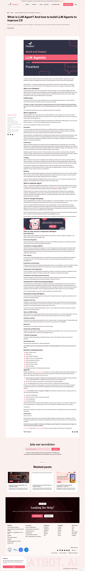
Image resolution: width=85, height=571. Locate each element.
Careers (59, 530)
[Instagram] (62, 550)
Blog (73, 528)
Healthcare (46, 530)
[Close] (25, 558)
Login (75, 4)
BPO (45, 535)
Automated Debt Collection (31, 534)
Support (59, 528)
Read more (62, 1)
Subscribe (55, 449)
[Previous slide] (5, 481)
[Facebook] (69, 550)
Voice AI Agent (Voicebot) (13, 527)
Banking (45, 532)
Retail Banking (29, 532)
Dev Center (74, 533)
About (59, 533)
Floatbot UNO (10, 543)
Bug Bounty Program (73, 552)
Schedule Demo (68, 4)
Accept (13, 566)
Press (73, 527)
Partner (59, 532)
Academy (74, 535)
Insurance (46, 527)
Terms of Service (63, 552)
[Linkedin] (60, 550)
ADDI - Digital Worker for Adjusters (33, 536)
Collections (46, 528)
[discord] (57, 550)
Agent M (25, 390)
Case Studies (75, 532)
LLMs (27, 185)
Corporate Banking (30, 531)
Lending (45, 533)
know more (5, 563)
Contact (59, 527)
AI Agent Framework (39, 372)
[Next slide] (79, 481)
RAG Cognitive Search (12, 537)
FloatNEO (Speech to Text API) (14, 541)
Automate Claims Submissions (32, 529)
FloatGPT (9, 535)
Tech (73, 530)
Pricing (59, 535)
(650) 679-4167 (74, 547)
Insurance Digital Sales (31, 527)
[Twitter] (67, 550)
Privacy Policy (54, 552)
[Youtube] (64, 550)
